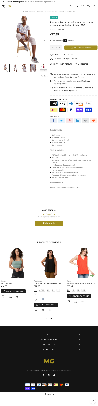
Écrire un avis (49, 223)
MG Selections (9, 6)
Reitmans (61, 29)
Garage (3, 281)
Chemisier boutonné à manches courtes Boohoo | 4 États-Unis (49, 283)
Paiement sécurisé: (58, 99)
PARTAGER (54, 117)
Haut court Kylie (6, 283)
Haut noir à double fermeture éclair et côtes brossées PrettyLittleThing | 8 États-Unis (82, 283)
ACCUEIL (25, 11)
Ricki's (69, 281)
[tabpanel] (16, 275)
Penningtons (38, 281)
